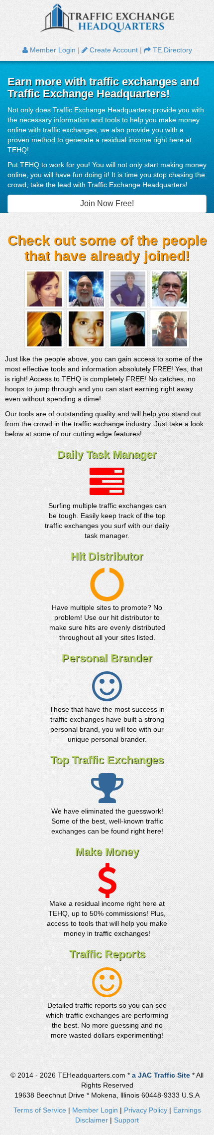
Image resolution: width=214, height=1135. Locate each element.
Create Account (113, 50)
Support (126, 1120)
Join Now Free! (107, 203)
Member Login (52, 50)
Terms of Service (39, 1110)
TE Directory (171, 50)
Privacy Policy (145, 1110)
